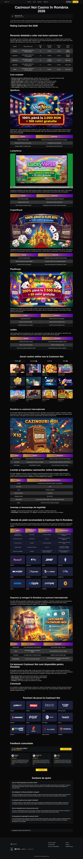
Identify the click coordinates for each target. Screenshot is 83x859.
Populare (17, 360)
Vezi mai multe (41, 769)
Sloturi (64, 360)
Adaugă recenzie (65, 749)
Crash (48, 360)
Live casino (32, 360)
